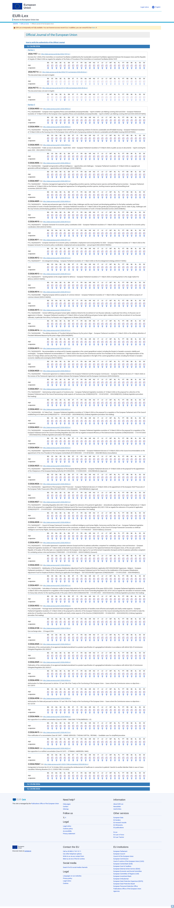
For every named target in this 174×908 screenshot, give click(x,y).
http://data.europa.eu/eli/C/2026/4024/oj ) (57, 448)
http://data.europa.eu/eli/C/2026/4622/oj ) (57, 748)
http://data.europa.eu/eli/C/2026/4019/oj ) (57, 348)
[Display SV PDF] (144, 65)
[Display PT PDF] (123, 65)
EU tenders (117, 820)
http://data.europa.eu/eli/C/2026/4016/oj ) (57, 330)
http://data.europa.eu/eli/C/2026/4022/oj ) (57, 409)
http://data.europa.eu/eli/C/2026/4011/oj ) (57, 240)
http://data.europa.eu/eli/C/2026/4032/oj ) (57, 606)
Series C (31, 105)
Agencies (116, 891)
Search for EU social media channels (75, 867)
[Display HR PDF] (90, 65)
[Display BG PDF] (48, 65)
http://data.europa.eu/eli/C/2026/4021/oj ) (57, 389)
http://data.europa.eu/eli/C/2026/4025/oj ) (57, 466)
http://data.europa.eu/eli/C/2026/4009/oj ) (57, 201)
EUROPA (15, 24)
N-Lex (115, 832)
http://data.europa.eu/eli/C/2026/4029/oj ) (57, 542)
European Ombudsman (121, 879)
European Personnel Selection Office (125, 886)
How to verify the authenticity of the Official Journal (45, 42)
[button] (156, 7)
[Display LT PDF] (106, 65)
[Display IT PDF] (98, 65)
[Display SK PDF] (132, 65)
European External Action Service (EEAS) (126, 869)
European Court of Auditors (122, 866)
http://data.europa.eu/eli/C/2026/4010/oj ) (57, 222)
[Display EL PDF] (65, 65)
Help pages (67, 804)
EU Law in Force (118, 835)
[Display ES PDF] (140, 65)
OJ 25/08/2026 (33, 784)
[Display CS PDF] (52, 65)
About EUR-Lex (118, 804)
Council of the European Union (123, 856)
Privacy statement (69, 833)
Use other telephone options (72, 854)
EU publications (118, 827)
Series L (31, 50)
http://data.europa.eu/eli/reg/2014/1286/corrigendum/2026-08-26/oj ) (65, 88)
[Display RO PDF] (127, 65)
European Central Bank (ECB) (123, 864)
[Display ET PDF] (73, 65)
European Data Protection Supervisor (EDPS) (128, 881)
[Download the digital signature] (48, 68)
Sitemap (66, 809)
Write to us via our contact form (73, 856)
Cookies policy (68, 828)
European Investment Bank (122, 876)
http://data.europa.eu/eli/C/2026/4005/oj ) (57, 145)
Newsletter (117, 806)
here (93, 28)
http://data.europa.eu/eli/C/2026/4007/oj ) (57, 181)
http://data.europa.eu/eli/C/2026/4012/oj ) (57, 258)
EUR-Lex (20, 16)
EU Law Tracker (118, 837)
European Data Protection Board (124, 884)
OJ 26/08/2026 (33, 46)
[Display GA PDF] (86, 65)
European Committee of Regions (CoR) (126, 874)
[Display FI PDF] (77, 65)
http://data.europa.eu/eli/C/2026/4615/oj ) (57, 732)
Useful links (117, 809)
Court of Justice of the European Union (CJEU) (128, 861)
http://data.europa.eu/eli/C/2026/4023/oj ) (57, 427)
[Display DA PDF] (56, 65)
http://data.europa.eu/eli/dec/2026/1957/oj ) (55, 54)
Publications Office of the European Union (45, 803)
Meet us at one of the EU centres (74, 859)
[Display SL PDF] (136, 65)
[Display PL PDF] (119, 65)
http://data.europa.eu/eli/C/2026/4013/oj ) (57, 274)
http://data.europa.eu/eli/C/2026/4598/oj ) (57, 698)
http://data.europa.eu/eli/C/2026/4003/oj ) (57, 109)
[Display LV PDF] (102, 65)
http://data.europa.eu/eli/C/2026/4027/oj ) (57, 502)
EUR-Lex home (25, 24)
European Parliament (120, 851)
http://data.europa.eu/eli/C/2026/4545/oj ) (57, 644)
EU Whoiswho (118, 825)
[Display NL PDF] (115, 65)
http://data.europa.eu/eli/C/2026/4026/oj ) (57, 484)
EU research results (119, 822)
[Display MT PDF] (111, 65)
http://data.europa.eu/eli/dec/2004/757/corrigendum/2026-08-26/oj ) (64, 72)
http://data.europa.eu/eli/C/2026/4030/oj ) (57, 565)
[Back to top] (172, 906)
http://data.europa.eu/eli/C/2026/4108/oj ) (57, 628)
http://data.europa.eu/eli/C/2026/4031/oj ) (57, 585)
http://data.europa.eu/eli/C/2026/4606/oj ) (57, 716)
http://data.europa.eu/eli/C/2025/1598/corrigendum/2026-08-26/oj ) (66, 764)
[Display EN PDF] (69, 65)
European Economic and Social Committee (127, 871)
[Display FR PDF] (82, 65)
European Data (118, 817)
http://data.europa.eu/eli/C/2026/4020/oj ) (57, 371)
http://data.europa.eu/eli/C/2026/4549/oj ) (57, 662)
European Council (119, 854)
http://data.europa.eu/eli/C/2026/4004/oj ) (57, 127)
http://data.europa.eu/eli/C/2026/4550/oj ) (57, 680)
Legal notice (67, 826)
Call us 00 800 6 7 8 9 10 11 (72, 851)
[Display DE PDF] (61, 65)
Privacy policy (67, 878)
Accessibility (67, 831)
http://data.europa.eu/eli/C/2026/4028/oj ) (57, 522)
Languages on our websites (72, 876)
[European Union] (18, 847)
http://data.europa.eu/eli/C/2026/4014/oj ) (57, 292)
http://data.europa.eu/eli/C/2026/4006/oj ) (57, 163)
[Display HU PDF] (94, 65)
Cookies (65, 883)
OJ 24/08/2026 (33, 789)
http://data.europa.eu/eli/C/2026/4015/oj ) (57, 310)
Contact (65, 806)
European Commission (120, 859)
